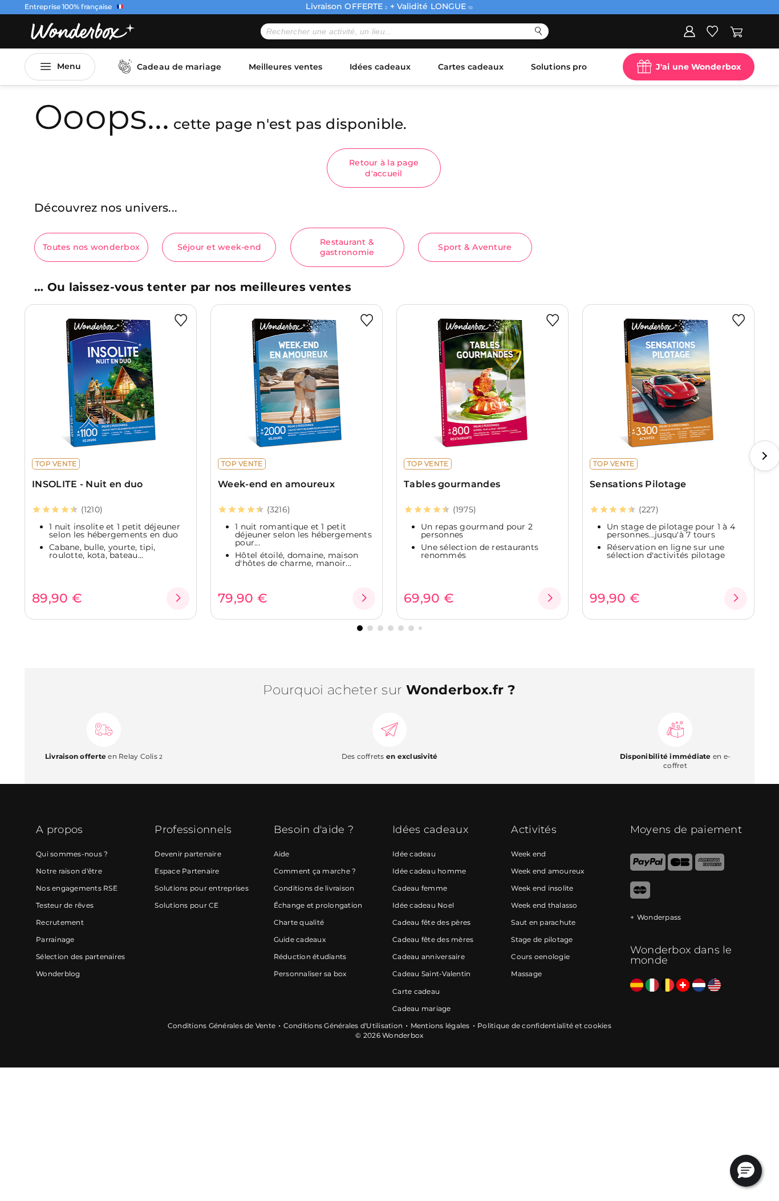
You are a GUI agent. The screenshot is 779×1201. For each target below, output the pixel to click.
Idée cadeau (414, 854)
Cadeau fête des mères (432, 939)
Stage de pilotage (542, 939)
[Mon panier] (736, 31)
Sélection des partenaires (80, 956)
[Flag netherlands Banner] (698, 985)
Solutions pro (559, 67)
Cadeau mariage (421, 1008)
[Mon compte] (689, 31)
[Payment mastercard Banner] (640, 896)
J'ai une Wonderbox (698, 67)
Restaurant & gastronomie (347, 247)
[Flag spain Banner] (636, 985)
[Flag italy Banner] (652, 985)
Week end (528, 854)
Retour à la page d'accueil (384, 167)
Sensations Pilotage (638, 484)
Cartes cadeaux (471, 67)
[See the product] (178, 598)
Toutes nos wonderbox (91, 247)
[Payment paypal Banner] (648, 868)
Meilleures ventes (286, 67)
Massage (526, 973)
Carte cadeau (416, 991)
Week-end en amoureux (276, 484)
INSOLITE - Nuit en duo (87, 484)
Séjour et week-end (219, 247)
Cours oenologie (540, 956)
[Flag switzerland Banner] (682, 985)
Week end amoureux (547, 871)
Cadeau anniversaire (428, 956)
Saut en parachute (543, 922)
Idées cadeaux (380, 67)
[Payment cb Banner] (680, 868)
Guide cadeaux (300, 939)
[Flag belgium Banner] (667, 985)
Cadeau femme (419, 888)
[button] (360, 628)
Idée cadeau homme (429, 871)
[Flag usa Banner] (714, 985)
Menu (69, 66)
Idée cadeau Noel (423, 905)
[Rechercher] (538, 31)
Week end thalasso (544, 905)
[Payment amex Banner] (709, 868)
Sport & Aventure (475, 247)
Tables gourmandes (452, 484)
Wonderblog (58, 973)
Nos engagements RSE (76, 888)
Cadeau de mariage (179, 67)
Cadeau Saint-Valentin (431, 973)
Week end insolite (542, 888)
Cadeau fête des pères (431, 922)
